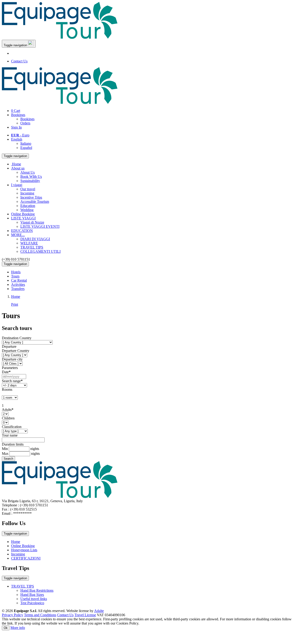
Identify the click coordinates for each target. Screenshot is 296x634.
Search (8, 458)
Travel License (85, 615)
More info (17, 628)
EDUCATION (22, 231)
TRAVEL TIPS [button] (22, 586)
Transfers (18, 289)
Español (26, 148)
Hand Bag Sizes (32, 595)
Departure (9, 346)
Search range (12, 381)
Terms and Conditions (40, 615)
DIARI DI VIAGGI (35, 239)
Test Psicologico (32, 603)
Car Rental (19, 280)
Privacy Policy (12, 615)
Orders (25, 123)
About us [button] (18, 168)
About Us (27, 172)
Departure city (12, 359)
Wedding (27, 210)
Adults (7, 410)
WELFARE (29, 243)
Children (8, 418)
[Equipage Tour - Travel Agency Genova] (59, 38)
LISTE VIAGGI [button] (23, 218)
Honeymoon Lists (24, 550)
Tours (15, 276)
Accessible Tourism (34, 201)
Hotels (16, 272)
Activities (18, 284)
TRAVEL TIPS (31, 247)
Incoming (27, 193)
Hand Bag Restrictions (36, 590)
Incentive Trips (31, 197)
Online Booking (23, 214)
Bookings (18, 115)
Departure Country (15, 351)
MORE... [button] (18, 235)
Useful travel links (33, 599)
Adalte (99, 611)
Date (6, 372)
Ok (6, 628)
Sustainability (30, 181)
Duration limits (13, 444)
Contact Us (19, 61)
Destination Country (16, 338)
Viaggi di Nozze (32, 222)
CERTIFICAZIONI (25, 558)
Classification (12, 427)
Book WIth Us (31, 177)
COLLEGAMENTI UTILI (40, 251)
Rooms (7, 389)
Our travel (27, 189)
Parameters (10, 368)
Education (27, 206)
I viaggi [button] (16, 185)
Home (15, 542)
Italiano (25, 143)
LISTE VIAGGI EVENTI (39, 226)
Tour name (10, 435)
